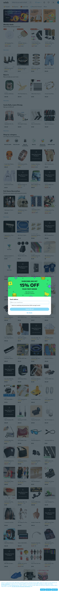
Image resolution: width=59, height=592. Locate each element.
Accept (42, 589)
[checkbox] (10, 305)
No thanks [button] (29, 313)
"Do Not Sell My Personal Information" (21, 586)
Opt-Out (48, 589)
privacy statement (5, 584)
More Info (54, 589)
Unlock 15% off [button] (29, 309)
